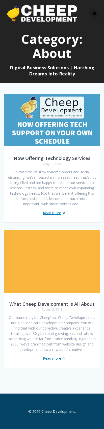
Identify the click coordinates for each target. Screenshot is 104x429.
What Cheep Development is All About (52, 304)
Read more (52, 212)
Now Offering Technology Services (52, 158)
